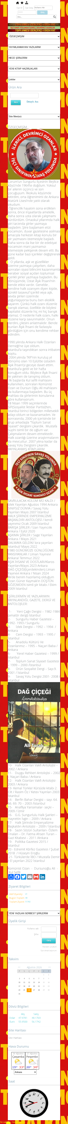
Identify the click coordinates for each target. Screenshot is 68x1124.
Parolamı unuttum (50, 946)
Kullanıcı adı (33, 928)
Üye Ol (19, 7)
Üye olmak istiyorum (49, 950)
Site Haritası (15, 1037)
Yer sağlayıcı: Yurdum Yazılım (12, 1122)
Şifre (36, 934)
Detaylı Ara (32, 101)
